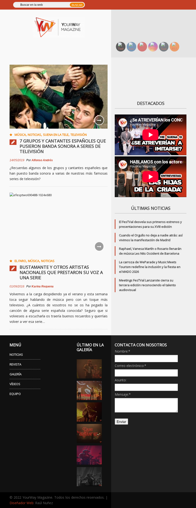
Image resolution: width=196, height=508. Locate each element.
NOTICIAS (16, 354)
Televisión (79, 134)
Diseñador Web (21, 503)
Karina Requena (43, 286)
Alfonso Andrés (42, 160)
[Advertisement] (154, 25)
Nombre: (122, 351)
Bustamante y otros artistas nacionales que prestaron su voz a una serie (61, 272)
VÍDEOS (15, 384)
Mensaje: (123, 394)
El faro (20, 261)
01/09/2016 (17, 286)
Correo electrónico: (130, 365)
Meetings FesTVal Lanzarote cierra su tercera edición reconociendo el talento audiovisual (147, 285)
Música (20, 134)
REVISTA (15, 364)
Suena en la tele (56, 134)
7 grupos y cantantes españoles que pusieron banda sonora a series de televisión (63, 146)
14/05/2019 (17, 160)
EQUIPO (15, 394)
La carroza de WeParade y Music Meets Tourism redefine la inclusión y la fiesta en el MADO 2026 (149, 267)
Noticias (34, 134)
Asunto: (120, 380)
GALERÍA (16, 374)
